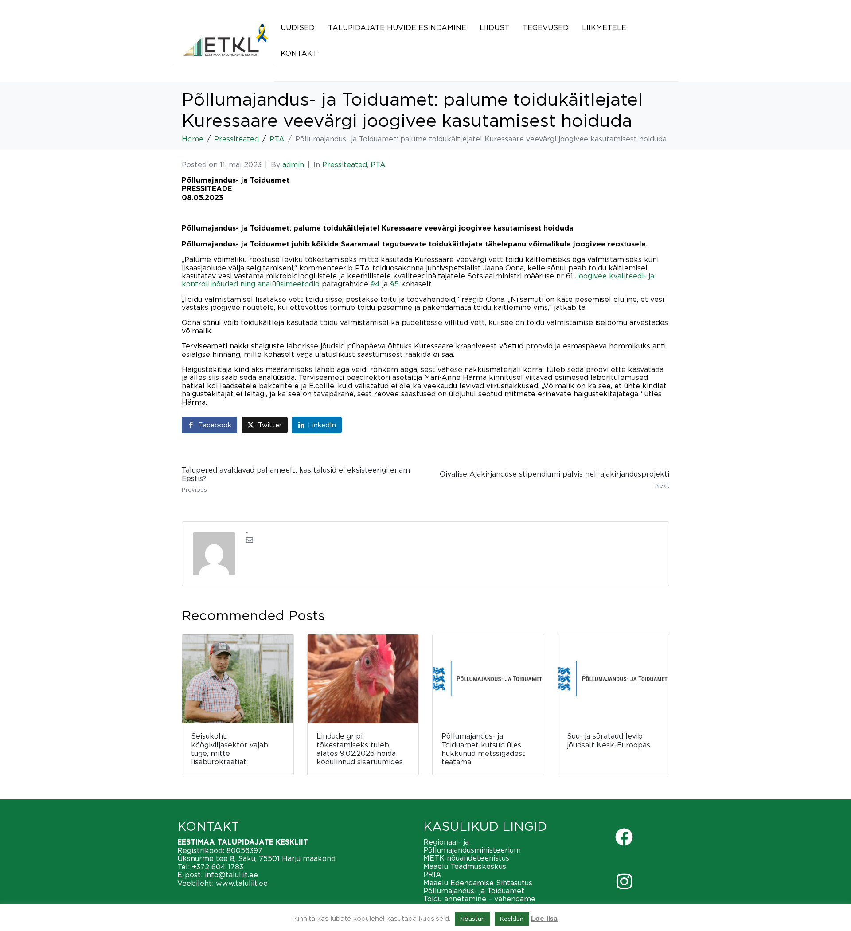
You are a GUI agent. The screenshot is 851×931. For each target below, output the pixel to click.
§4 (375, 284)
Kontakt (299, 53)
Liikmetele (604, 27)
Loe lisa (544, 918)
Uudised (298, 27)
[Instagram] (624, 881)
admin (293, 164)
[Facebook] (624, 837)
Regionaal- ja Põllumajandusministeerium (472, 846)
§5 (394, 284)
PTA (378, 164)
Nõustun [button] (472, 918)
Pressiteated (344, 164)
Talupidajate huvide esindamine (397, 27)
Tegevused (546, 27)
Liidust (494, 27)
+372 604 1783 (217, 867)
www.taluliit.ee (242, 883)
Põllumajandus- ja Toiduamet (473, 891)
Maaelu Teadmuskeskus (464, 866)
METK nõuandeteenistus (466, 858)
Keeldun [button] (511, 918)
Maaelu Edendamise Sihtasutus (477, 883)
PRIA (432, 874)
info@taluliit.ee (231, 875)
